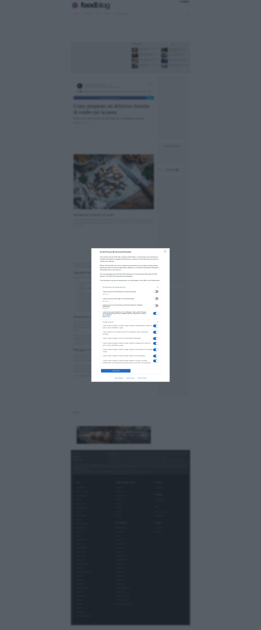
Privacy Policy (142, 378)
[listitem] (130, 287)
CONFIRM (116, 371)
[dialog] (130, 315)
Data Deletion (119, 378)
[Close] (166, 252)
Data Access (130, 378)
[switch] (155, 291)
